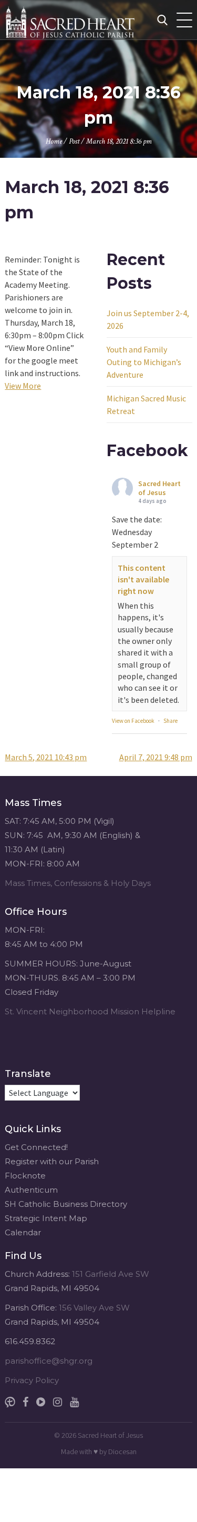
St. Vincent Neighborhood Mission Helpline (90, 1011)
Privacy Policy (32, 1380)
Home (54, 141)
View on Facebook (133, 720)
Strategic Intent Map (46, 1218)
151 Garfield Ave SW (110, 1274)
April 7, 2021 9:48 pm (155, 757)
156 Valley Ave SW (94, 1308)
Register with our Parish (52, 1161)
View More (23, 385)
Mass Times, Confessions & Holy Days (78, 883)
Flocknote (25, 1176)
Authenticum (31, 1190)
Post (74, 141)
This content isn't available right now (143, 579)
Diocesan (122, 1451)
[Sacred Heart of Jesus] (91, 19)
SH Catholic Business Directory (66, 1204)
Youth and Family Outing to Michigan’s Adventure (144, 362)
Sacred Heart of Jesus (159, 488)
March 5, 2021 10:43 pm (46, 757)
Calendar (23, 1232)
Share (170, 720)
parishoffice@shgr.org (48, 1361)
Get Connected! (36, 1147)
